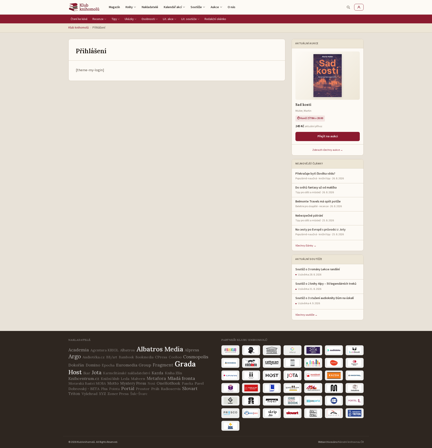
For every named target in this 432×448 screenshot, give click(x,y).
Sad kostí (303, 104)
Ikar (86, 373)
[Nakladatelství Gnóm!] (230, 401)
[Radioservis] (251, 413)
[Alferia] (293, 350)
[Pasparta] (313, 401)
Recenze (98, 19)
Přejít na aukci (327, 136)
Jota (96, 372)
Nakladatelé (150, 7)
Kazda (157, 372)
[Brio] (251, 363)
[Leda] (272, 388)
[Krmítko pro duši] (251, 388)
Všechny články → (305, 246)
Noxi (151, 383)
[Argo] (313, 350)
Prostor (143, 388)
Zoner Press (118, 393)
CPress (161, 357)
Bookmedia (144, 357)
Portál (127, 388)
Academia (78, 350)
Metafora (156, 378)
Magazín (114, 7)
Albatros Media (159, 349)
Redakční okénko (215, 19)
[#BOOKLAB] (230, 350)
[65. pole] (251, 350)
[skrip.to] (272, 413)
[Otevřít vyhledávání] (348, 7)
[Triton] (355, 413)
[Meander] (334, 388)
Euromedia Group (133, 365)
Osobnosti (148, 19)
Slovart (190, 388)
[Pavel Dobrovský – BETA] (334, 401)
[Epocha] (355, 363)
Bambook (126, 357)
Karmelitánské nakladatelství (126, 373)
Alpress (192, 350)
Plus (104, 389)
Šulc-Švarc (138, 394)
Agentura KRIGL (104, 350)
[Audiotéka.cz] (334, 350)
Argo (74, 356)
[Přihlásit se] (359, 7)
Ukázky (129, 19)
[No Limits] (251, 401)
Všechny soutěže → (306, 315)
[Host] (272, 375)
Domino (93, 365)
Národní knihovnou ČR (351, 442)
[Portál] (355, 401)
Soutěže (196, 7)
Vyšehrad (89, 393)
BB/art (111, 357)
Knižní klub (110, 378)
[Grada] (230, 375)
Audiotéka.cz (94, 357)
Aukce (215, 7)
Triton (74, 393)
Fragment (163, 365)
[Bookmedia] (230, 363)
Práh (155, 388)
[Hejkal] (251, 375)
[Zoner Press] (230, 426)
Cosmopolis (195, 356)
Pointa (114, 389)
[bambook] (355, 350)
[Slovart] (293, 413)
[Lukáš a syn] (293, 388)
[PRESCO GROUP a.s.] (230, 413)
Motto (113, 383)
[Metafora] (355, 388)
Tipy (114, 19)
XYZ (102, 393)
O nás (231, 7)
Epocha (108, 365)
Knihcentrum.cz (83, 378)
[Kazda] (334, 375)
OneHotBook (168, 383)
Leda (125, 378)
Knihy (129, 7)
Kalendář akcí (173, 7)
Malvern (138, 378)
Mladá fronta (181, 378)
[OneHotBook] (293, 401)
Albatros (127, 350)
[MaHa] (313, 388)
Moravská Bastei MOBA (87, 383)
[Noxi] (272, 401)
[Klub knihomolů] (84, 7)
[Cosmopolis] (313, 363)
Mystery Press (133, 383)
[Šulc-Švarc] (313, 413)
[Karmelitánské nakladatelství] (313, 375)
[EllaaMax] (334, 363)
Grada (185, 363)
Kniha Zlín (173, 373)
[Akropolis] (272, 350)
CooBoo (175, 357)
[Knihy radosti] (230, 388)
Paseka (187, 383)
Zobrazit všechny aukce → (327, 150)
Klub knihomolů (78, 27)
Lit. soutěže (189, 19)
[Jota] (293, 375)
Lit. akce (168, 19)
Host (75, 372)
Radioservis (171, 388)
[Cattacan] (272, 363)
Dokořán (76, 365)
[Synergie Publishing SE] (334, 413)
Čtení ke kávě (79, 19)
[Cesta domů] (293, 363)
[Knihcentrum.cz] (355, 375)
